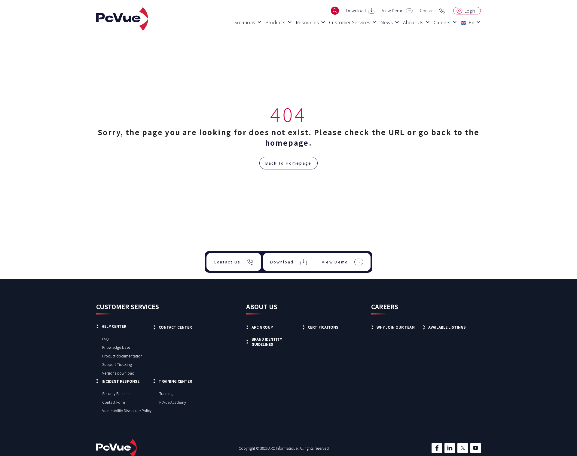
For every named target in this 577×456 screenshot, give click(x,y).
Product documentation (122, 355)
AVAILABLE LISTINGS (447, 327)
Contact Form (113, 402)
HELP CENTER (114, 326)
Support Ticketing (117, 364)
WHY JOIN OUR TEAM (396, 327)
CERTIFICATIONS (323, 327)
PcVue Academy (172, 402)
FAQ (105, 338)
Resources (307, 22)
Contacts (428, 11)
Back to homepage (288, 163)
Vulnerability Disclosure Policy (126, 410)
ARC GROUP (262, 327)
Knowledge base (116, 347)
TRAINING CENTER (175, 381)
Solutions (244, 22)
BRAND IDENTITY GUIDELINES (267, 341)
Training (165, 393)
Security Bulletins (116, 393)
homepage (287, 142)
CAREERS (384, 306)
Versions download (118, 372)
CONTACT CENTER (175, 327)
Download (356, 11)
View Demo (393, 11)
